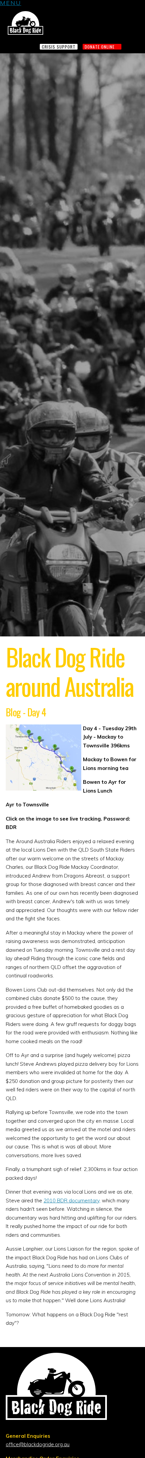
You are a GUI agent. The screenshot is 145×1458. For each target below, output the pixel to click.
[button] (10, 4)
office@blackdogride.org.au (37, 1444)
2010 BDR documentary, (72, 1200)
